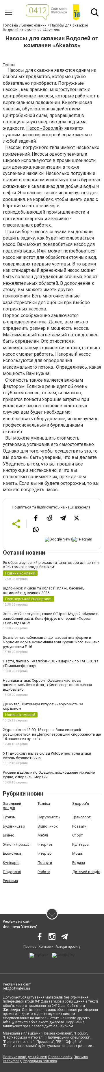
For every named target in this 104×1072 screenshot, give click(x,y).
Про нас (29, 947)
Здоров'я (80, 803)
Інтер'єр (45, 853)
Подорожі (12, 872)
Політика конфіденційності (25, 1057)
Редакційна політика (40, 1061)
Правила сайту (60, 1057)
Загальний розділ (12, 805)
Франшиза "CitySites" (20, 927)
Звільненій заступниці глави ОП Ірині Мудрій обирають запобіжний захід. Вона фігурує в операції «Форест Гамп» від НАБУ (51, 618)
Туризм (9, 817)
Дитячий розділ (86, 872)
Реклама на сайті (17, 922)
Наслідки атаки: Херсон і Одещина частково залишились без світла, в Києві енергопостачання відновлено (47, 685)
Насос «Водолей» (44, 128)
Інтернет (45, 844)
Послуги (45, 862)
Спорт (77, 835)
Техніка (44, 803)
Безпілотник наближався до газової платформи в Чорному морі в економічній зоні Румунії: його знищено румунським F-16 (51, 642)
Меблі (43, 835)
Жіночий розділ (17, 844)
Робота (44, 872)
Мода (77, 853)
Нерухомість (49, 817)
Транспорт (81, 817)
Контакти (45, 947)
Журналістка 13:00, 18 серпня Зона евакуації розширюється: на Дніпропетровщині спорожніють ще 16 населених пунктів (52, 734)
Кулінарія (11, 862)
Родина (78, 862)
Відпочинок (48, 826)
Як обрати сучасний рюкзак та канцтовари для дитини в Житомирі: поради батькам (51, 564)
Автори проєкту (68, 947)
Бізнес (8, 835)
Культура (80, 844)
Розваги (79, 826)
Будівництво (14, 826)
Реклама (10, 881)
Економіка (12, 853)
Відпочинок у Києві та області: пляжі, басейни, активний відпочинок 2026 (43, 590)
